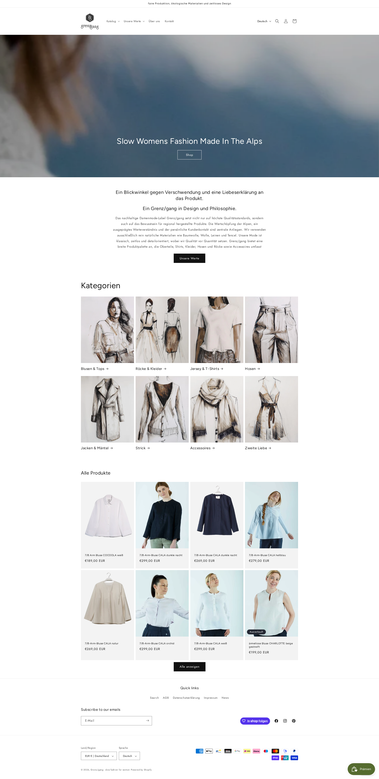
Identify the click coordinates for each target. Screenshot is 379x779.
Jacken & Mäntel (95, 448)
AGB (166, 698)
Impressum (211, 698)
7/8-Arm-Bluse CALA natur (101, 643)
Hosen (250, 369)
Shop (189, 155)
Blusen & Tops (92, 369)
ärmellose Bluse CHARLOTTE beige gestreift (271, 645)
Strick (141, 448)
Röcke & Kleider (149, 369)
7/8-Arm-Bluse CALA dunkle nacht (161, 555)
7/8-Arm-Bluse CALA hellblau (267, 555)
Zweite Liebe (256, 448)
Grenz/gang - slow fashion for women (110, 769)
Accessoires (200, 448)
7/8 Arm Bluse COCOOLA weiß (104, 555)
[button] (112, 21)
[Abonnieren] (147, 720)
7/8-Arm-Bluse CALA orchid (157, 643)
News (225, 698)
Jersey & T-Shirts (204, 369)
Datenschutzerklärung (186, 698)
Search (154, 698)
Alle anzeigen (190, 666)
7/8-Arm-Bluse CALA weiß (210, 643)
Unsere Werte (189, 258)
